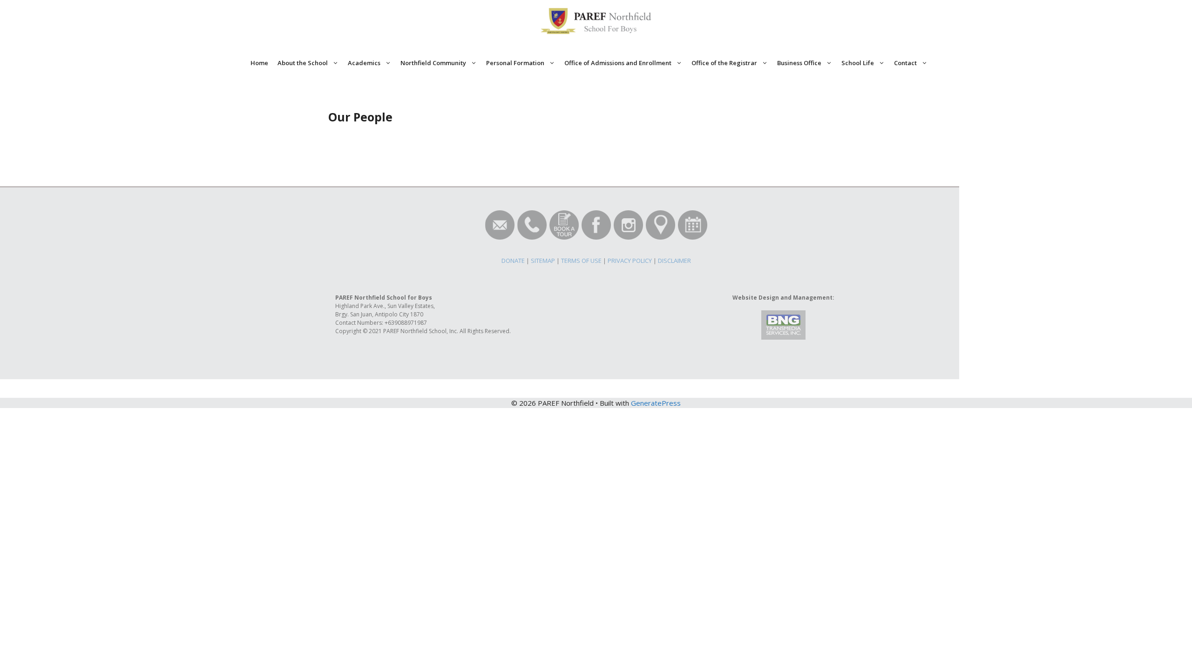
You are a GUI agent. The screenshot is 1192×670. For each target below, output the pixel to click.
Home (259, 63)
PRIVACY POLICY (630, 260)
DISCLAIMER (674, 260)
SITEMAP (543, 260)
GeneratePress (656, 403)
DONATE (513, 260)
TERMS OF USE (581, 260)
